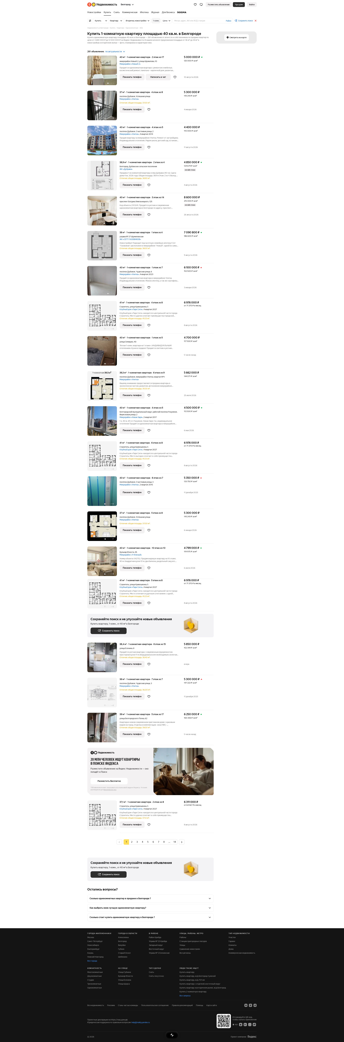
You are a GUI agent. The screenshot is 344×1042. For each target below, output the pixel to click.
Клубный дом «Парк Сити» (131, 309)
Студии (90, 980)
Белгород (124, 166)
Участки (232, 937)
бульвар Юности (127, 552)
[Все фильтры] (90, 20)
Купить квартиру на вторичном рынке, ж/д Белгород (203, 988)
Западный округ (156, 945)
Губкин (121, 949)
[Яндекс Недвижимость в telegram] (255, 1005)
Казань (90, 953)
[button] (201, 4)
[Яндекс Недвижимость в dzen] (250, 1005)
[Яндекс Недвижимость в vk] (246, 1005)
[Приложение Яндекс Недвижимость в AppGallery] (249, 1024)
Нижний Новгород (95, 957)
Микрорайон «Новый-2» (130, 64)
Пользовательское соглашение (155, 1005)
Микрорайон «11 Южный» (131, 555)
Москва (90, 937)
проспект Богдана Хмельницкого (134, 201)
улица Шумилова (146, 61)
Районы (183, 937)
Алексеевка (123, 937)
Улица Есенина (124, 980)
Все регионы (185, 953)
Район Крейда (155, 937)
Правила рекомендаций (182, 1005)
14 (174, 842)
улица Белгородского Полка (132, 718)
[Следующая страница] (182, 842)
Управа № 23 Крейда (158, 941)
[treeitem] (94, 12)
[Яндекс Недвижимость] (102, 5)
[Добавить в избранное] (175, 77)
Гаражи (232, 941)
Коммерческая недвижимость (242, 953)
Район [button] (228, 21)
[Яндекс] (252, 1036)
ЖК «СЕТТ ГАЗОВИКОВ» (130, 239)
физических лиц (110, 790)
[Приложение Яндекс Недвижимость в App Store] (240, 1024)
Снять (151, 972)
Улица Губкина (124, 972)
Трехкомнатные (94, 984)
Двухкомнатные (94, 976)
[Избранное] (195, 4)
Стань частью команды (128, 1005)
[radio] (131, 842)
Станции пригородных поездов (193, 941)
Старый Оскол (124, 953)
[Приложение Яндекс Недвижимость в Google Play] (245, 1024)
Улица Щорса (124, 984)
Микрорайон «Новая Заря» (131, 417)
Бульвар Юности (125, 976)
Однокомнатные (94, 988)
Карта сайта (211, 1005)
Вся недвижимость (95, 1005)
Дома (231, 949)
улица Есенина (126, 648)
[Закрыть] (256, 21)
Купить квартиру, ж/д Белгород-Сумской (198, 976)
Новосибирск (93, 945)
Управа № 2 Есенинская (159, 953)
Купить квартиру (187, 972)
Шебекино (122, 957)
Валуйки (122, 945)
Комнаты (232, 945)
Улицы (182, 945)
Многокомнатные (95, 972)
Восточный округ (156, 949)
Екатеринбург (93, 949)
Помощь (199, 1005)
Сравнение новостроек (190, 949)
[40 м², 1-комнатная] (103, 72)
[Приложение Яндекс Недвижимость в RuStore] (254, 1024)
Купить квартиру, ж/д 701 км (192, 980)
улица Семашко (126, 342)
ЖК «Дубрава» (126, 169)
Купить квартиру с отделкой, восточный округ (200, 984)
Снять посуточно (156, 976)
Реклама (111, 1005)
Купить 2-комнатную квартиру (193, 992)
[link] (252, 4)
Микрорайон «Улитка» (129, 99)
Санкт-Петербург (95, 941)
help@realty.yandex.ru (140, 1022)
